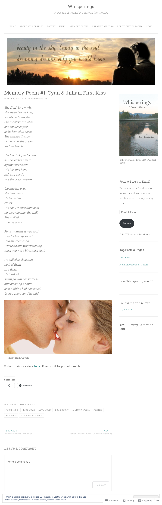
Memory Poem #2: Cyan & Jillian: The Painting (90, 432)
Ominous (124, 257)
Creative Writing (103, 26)
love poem (44, 410)
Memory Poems (79, 26)
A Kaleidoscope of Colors (133, 264)
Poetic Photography (129, 26)
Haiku (62, 26)
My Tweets (126, 309)
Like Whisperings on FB (136, 281)
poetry (97, 410)
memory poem (81, 410)
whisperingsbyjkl (36, 98)
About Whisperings (32, 26)
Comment (101, 485)
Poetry (51, 26)
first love (28, 410)
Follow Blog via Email (134, 181)
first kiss (12, 410)
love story (62, 410)
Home (12, 26)
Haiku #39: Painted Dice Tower (18, 432)
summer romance (31, 415)
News (149, 26)
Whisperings (81, 6)
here (37, 366)
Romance (11, 415)
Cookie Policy (60, 499)
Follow (127, 223)
